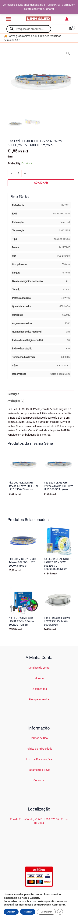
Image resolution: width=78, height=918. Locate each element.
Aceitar (11, 911)
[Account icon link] (67, 19)
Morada (39, 678)
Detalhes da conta (39, 667)
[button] (68, 53)
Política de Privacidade (39, 748)
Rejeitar (28, 911)
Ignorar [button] (49, 8)
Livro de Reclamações (39, 759)
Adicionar (41, 182)
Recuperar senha (39, 699)
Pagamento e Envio (39, 769)
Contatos (39, 780)
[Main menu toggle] (8, 18)
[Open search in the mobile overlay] (29, 28)
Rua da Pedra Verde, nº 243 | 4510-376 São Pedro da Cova (39, 821)
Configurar (58, 904)
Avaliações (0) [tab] (16, 400)
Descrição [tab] (13, 394)
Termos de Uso (39, 738)
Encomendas (39, 688)
